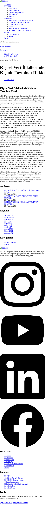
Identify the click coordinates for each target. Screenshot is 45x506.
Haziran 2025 (9, 217)
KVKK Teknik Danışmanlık (18, 28)
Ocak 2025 (8, 227)
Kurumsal (7, 7)
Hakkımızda (13, 9)
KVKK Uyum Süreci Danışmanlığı (21, 20)
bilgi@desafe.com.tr (11, 54)
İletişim (6, 38)
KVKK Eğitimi (9, 488)
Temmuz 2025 (9, 215)
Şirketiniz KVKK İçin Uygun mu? (16, 484)
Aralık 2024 (8, 229)
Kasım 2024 (8, 231)
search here (4, 60)
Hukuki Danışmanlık (16, 24)
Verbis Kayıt (8, 462)
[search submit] (30, 60)
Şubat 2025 (8, 225)
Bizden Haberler (14, 34)
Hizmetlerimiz (9, 18)
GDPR (11, 26)
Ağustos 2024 (9, 233)
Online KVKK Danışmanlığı (19, 22)
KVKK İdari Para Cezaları (13, 464)
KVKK (11, 16)
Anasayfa (7, 5)
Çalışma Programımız (16, 12)
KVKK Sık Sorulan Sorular (14, 480)
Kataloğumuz (13, 14)
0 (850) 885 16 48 (5, 46)
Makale (11, 36)
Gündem (7, 32)
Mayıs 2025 (8, 219)
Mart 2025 (8, 223)
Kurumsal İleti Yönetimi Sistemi (20, 30)
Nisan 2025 (8, 221)
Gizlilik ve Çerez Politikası (13, 478)
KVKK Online (14, 10)
